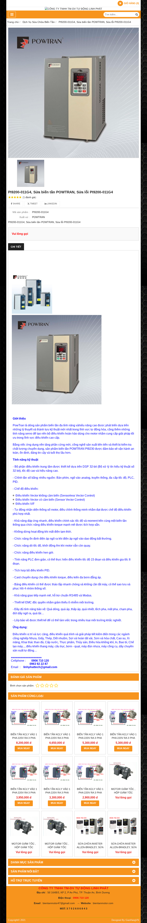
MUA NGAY (24, 748)
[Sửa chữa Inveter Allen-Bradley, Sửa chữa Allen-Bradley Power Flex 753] (123, 826)
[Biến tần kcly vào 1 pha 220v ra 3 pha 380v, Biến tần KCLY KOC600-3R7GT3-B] (123, 717)
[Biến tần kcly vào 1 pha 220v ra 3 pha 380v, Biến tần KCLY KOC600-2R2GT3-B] (23, 771)
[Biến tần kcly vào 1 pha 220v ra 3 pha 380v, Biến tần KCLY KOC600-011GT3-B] (23, 717)
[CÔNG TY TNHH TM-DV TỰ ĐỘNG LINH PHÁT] (73, 8)
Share (16, 203)
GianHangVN (132, 920)
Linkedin (51, 203)
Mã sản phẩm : (21, 212)
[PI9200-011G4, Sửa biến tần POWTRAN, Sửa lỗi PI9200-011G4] (73, 93)
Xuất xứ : (24, 217)
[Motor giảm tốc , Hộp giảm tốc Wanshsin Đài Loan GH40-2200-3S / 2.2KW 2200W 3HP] (123, 771)
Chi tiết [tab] (16, 246)
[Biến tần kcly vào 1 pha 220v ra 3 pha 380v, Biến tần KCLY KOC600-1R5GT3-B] (57, 771)
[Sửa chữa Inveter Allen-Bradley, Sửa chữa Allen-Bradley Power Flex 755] (90, 826)
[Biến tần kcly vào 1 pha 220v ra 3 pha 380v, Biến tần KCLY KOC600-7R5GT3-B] (57, 717)
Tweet (33, 203)
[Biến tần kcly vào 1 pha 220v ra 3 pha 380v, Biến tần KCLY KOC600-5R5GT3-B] (90, 717)
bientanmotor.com (103, 903)
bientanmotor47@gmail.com (59, 903)
